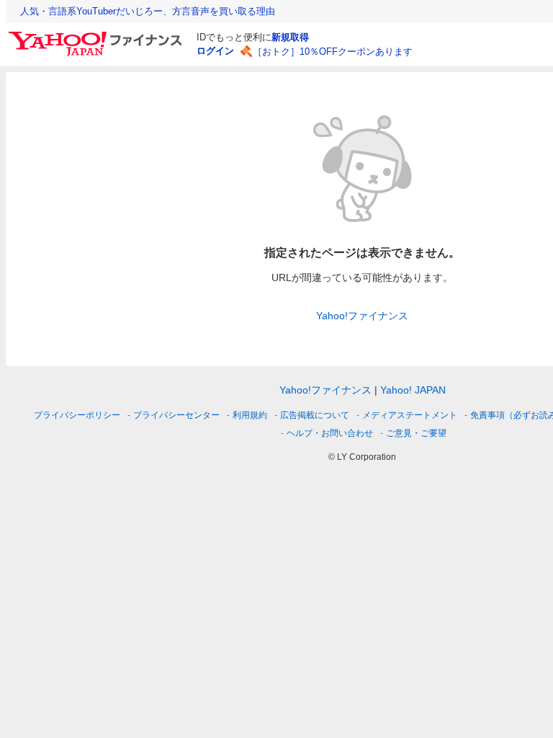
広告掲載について (314, 415)
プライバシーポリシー (77, 415)
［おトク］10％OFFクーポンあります (333, 51)
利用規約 (250, 415)
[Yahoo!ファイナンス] (97, 35)
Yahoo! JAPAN (413, 390)
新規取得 (290, 37)
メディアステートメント (409, 415)
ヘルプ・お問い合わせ (330, 433)
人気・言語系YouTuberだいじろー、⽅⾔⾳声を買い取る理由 (147, 11)
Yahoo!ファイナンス (362, 315)
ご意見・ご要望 (416, 433)
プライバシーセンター (176, 415)
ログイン (215, 50)
